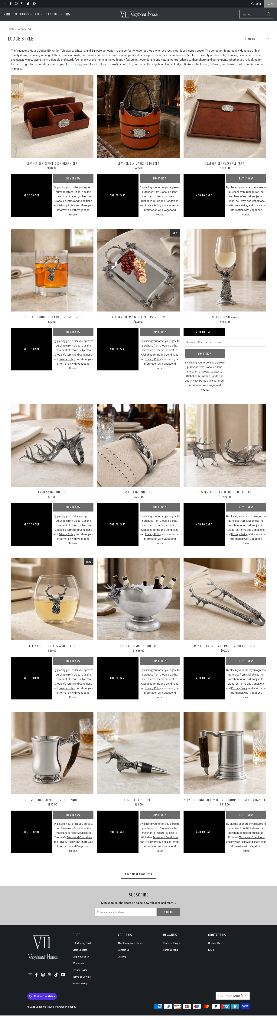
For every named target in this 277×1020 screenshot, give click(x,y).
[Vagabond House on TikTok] (28, 3)
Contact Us (123, 949)
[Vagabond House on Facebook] (10, 3)
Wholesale (78, 963)
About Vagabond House (130, 943)
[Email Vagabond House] (4, 3)
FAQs (211, 949)
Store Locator (80, 949)
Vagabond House (45, 1006)
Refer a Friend (170, 949)
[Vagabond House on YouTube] (33, 3)
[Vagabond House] (138, 14)
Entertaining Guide (82, 943)
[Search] (268, 14)
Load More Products (138, 874)
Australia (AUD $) (230, 996)
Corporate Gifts (81, 956)
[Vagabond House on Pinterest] (22, 3)
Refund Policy (80, 983)
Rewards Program (172, 943)
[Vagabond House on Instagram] (16, 3)
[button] (23, 14)
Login (258, 3)
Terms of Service (82, 976)
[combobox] (256, 14)
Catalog (122, 956)
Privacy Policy (80, 970)
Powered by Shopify (65, 1006)
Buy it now (73, 178)
